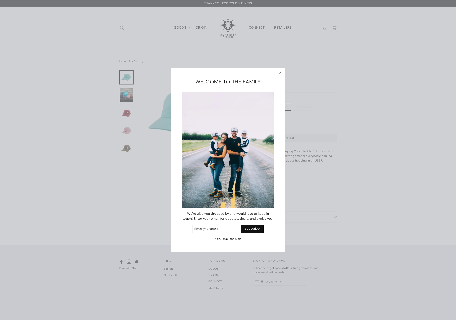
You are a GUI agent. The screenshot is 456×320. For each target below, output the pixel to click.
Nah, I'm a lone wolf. (228, 238)
